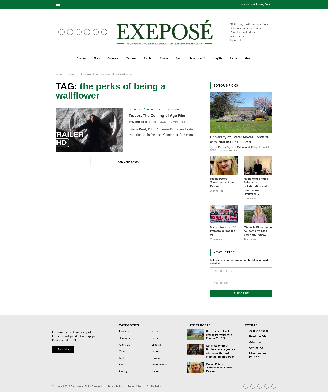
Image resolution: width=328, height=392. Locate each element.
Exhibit (148, 58)
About (248, 58)
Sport (179, 58)
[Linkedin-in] (96, 32)
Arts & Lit (124, 344)
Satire (233, 58)
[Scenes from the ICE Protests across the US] (224, 214)
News (97, 58)
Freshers (81, 58)
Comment (113, 58)
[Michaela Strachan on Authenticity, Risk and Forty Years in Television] (258, 214)
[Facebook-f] (104, 32)
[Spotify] (79, 32)
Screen (156, 351)
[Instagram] (70, 32)
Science (164, 58)
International (197, 58)
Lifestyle (157, 344)
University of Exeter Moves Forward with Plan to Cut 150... (219, 335)
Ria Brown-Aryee (224, 147)
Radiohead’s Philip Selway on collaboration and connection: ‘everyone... (256, 186)
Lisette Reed (139, 121)
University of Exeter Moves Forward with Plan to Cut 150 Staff (239, 139)
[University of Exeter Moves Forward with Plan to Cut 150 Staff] (241, 112)
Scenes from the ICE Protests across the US (223, 231)
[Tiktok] (87, 32)
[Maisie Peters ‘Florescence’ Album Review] (224, 165)
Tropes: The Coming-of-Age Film (157, 116)
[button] (67, 5)
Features (131, 58)
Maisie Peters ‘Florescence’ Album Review (223, 182)
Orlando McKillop (247, 147)
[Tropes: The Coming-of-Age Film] (89, 130)
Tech (122, 358)
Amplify (217, 58)
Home (59, 73)
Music (122, 351)
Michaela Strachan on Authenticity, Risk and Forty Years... (258, 231)
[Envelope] (61, 32)
